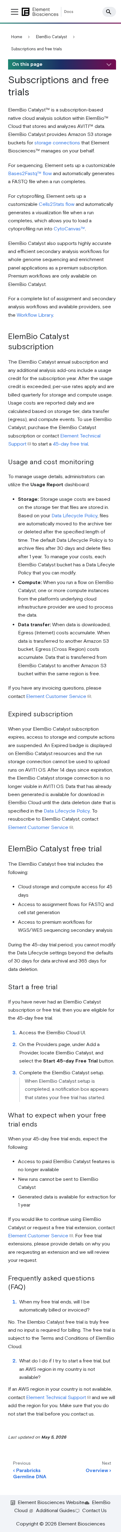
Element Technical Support (56, 1397)
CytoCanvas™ (69, 229)
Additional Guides (55, 1510)
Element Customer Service (56, 696)
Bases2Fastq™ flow (30, 173)
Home (16, 36)
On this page (27, 64)
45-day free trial (70, 444)
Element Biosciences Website (51, 1502)
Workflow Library (35, 315)
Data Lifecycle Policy (74, 516)
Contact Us (94, 1510)
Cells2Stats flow (56, 204)
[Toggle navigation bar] (14, 11)
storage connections (57, 143)
